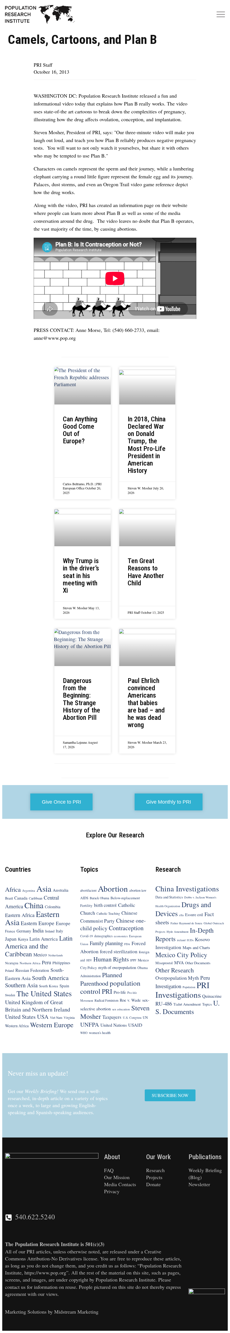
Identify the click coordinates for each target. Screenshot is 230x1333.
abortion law (137, 890)
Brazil (9, 898)
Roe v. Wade (130, 1000)
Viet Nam (56, 1017)
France (10, 931)
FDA (127, 944)
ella (181, 915)
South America (50, 978)
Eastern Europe (37, 923)
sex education (121, 1009)
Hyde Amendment (177, 932)
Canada (20, 898)
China (33, 905)
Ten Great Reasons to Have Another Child (146, 572)
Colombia (52, 906)
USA (43, 1016)
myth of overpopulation (117, 967)
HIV (89, 960)
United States (20, 1016)
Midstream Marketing (76, 1311)
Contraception (126, 928)
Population (189, 987)
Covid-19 (86, 936)
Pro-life (120, 992)
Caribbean (35, 898)
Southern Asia (21, 985)
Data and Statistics (169, 897)
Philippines (61, 962)
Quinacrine (212, 996)
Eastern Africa (19, 915)
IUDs (190, 940)
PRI (107, 991)
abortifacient (88, 890)
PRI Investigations (182, 989)
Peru (46, 962)
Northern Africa (30, 963)
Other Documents (197, 962)
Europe (63, 923)
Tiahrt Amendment (187, 1004)
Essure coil (194, 914)
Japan (11, 939)
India (38, 930)
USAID (135, 1025)
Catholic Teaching (108, 913)
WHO (84, 1033)
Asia (43, 888)
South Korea (48, 985)
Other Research (174, 970)
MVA (179, 962)
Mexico (40, 955)
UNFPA (89, 1024)
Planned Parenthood (101, 978)
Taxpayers (111, 1017)
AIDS (84, 898)
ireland (181, 940)
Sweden (10, 995)
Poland (9, 970)
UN (145, 1017)
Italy (59, 931)
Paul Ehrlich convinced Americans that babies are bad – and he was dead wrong (146, 703)
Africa (13, 889)
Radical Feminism (106, 1000)
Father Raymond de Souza (186, 923)
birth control (105, 905)
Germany (24, 931)
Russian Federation (32, 970)
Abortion (113, 888)
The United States (44, 993)
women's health (100, 1032)
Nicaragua (11, 963)
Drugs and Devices (183, 909)
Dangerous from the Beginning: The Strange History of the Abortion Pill (81, 699)
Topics (207, 1004)
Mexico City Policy (181, 954)
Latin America (43, 939)
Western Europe (51, 1024)
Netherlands (55, 955)
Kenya (23, 939)
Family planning (106, 943)
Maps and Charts (196, 947)
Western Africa (17, 1025)
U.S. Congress (132, 1017)
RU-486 (163, 1003)
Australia (60, 890)
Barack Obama (99, 898)
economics (121, 936)
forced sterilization (118, 951)
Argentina (28, 890)
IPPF (133, 960)
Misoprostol (164, 962)
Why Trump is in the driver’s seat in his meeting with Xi (81, 575)
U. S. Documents (187, 1007)
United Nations (113, 1025)
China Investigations (187, 888)
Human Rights (111, 959)
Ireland (49, 931)
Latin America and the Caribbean (39, 946)
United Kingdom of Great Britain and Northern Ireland (37, 1005)
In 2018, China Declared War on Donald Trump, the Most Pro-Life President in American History (146, 445)
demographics (103, 936)
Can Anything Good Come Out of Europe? (80, 430)
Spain (64, 985)
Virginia (69, 1017)
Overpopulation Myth (177, 977)
